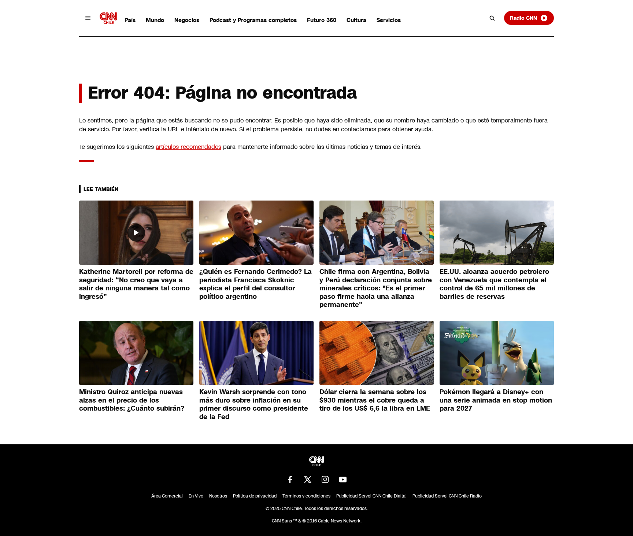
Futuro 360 (321, 20)
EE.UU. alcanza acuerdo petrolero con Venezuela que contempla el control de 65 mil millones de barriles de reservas (494, 284)
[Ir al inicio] (108, 18)
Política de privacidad (255, 496)
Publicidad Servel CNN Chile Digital (371, 496)
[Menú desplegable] (88, 18)
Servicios (389, 20)
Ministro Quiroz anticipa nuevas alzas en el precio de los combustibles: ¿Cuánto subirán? (131, 400)
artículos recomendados (188, 147)
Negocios (186, 20)
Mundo (155, 20)
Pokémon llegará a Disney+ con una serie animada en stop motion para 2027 (496, 400)
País (130, 20)
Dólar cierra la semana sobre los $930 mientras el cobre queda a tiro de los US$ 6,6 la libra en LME (374, 400)
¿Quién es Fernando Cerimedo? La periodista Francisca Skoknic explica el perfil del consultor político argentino (255, 284)
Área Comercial (167, 496)
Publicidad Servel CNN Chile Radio (447, 496)
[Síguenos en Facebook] (290, 479)
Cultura (356, 20)
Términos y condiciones (306, 496)
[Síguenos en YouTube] (343, 479)
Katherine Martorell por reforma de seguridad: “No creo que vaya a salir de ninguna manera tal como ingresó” (136, 284)
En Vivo (196, 496)
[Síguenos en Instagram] (325, 479)
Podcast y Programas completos (253, 20)
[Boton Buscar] (492, 18)
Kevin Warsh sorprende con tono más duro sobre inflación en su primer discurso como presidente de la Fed (253, 404)
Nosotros (218, 496)
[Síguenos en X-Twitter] (308, 479)
